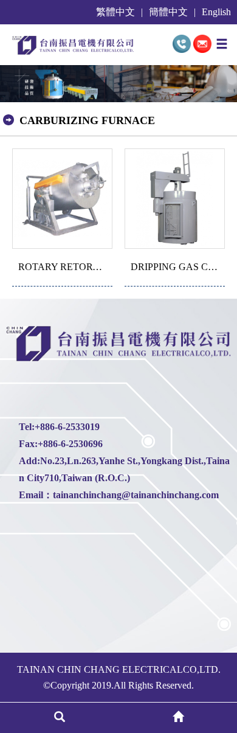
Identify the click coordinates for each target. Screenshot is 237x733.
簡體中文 (168, 12)
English (216, 12)
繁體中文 (115, 12)
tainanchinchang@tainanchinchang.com (136, 495)
